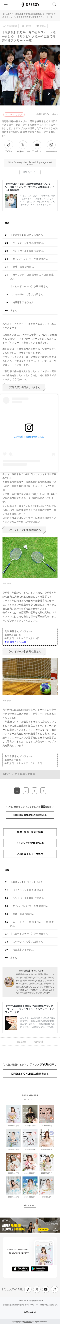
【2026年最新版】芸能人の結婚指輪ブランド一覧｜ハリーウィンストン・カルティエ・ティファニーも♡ (29, 1009)
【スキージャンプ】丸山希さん (26, 294)
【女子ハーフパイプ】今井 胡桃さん (29, 258)
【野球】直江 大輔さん (22, 266)
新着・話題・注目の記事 (30, 832)
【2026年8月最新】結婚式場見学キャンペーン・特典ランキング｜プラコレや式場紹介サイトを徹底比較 (29, 187)
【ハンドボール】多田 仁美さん (27, 250)
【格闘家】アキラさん (22, 302)
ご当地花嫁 (12, 26)
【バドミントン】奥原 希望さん (27, 242)
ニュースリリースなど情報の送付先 (30, 1300)
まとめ (13, 310)
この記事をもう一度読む (30, 854)
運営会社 (6, 1305)
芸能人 (43, 26)
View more (30, 1205)
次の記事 (40, 1041)
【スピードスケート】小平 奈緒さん (29, 286)
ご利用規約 (15, 1305)
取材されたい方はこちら (49, 1305)
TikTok (9, 151)
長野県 (28, 26)
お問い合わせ (30, 1312)
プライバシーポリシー (29, 1305)
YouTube (37, 151)
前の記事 (19, 1041)
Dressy (30, 5)
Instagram (51, 151)
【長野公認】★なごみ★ (30, 970)
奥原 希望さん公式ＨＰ (16, 641)
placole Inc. (27, 1321)
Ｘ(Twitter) (23, 151)
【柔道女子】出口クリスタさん (26, 234)
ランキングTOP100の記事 (30, 843)
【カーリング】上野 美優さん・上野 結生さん (32, 276)
